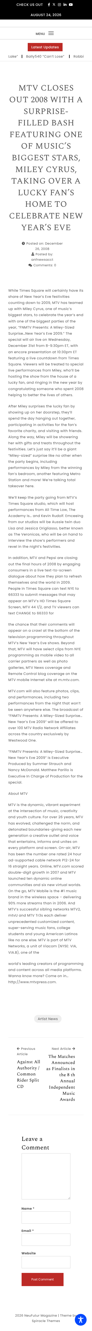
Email (28, 1230)
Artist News (48, 1018)
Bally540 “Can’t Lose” (40, 56)
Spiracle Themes (46, 1321)
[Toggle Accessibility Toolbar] (80, 1319)
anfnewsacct (42, 259)
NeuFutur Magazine (40, 1315)
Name (28, 1208)
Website (29, 1253)
